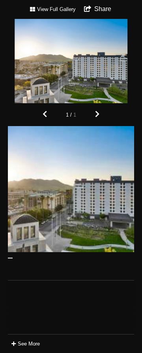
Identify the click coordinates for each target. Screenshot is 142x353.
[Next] (97, 114)
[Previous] (44, 114)
